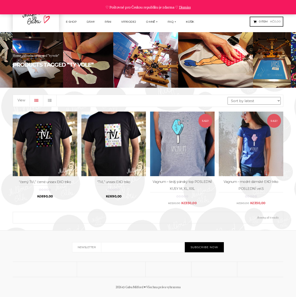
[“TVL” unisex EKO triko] (113, 144)
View (21, 100)
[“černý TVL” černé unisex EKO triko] (45, 144)
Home (17, 55)
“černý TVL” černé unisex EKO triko (45, 182)
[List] (50, 100)
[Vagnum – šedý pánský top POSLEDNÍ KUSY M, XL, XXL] (182, 144)
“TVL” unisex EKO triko (113, 182)
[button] (269, 21)
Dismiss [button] (185, 7)
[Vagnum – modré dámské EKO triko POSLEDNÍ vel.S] (251, 144)
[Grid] (36, 100)
